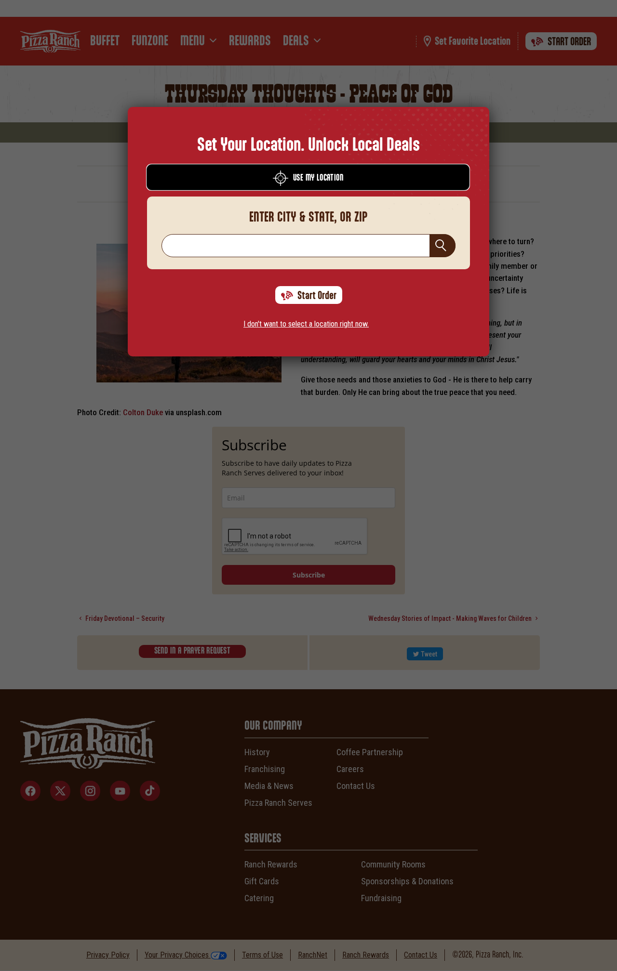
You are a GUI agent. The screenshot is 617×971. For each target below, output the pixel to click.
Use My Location (318, 178)
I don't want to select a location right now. (306, 323)
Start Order (316, 296)
